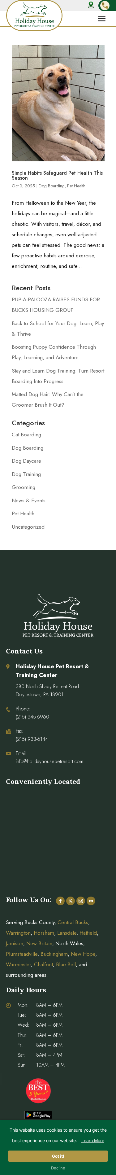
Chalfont (43, 964)
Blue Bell (66, 964)
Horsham (44, 933)
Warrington (18, 933)
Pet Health (76, 186)
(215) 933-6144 (32, 739)
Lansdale (66, 933)
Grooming (23, 487)
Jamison (14, 943)
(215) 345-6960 (32, 716)
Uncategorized (28, 527)
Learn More (92, 1140)
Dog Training (26, 474)
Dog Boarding (52, 186)
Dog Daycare (26, 461)
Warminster (18, 964)
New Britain (39, 943)
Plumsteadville (21, 954)
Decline (58, 1167)
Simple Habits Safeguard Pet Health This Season (57, 175)
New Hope (82, 954)
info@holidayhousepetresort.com (49, 761)
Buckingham (54, 954)
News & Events (28, 500)
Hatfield (88, 933)
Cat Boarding (26, 434)
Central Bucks (73, 922)
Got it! (58, 1156)
